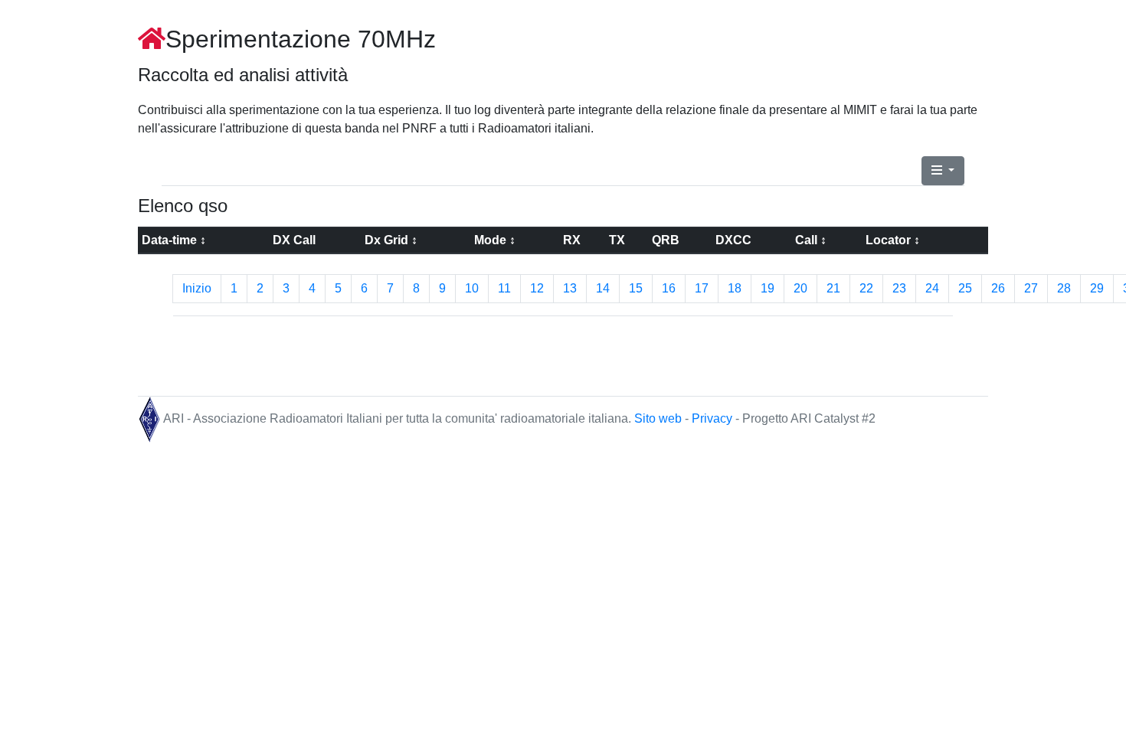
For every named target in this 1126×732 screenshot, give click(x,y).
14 (603, 288)
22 (866, 288)
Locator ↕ (893, 240)
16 (669, 288)
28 (1064, 288)
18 (734, 288)
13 (570, 288)
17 (702, 288)
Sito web (659, 419)
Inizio (196, 288)
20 (800, 288)
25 (965, 288)
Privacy (713, 419)
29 (1097, 288)
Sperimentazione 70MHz (300, 39)
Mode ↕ (495, 240)
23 (899, 288)
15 (636, 288)
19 (767, 288)
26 (998, 288)
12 (537, 288)
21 (833, 288)
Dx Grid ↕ (391, 240)
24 (932, 288)
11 (504, 288)
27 (1031, 288)
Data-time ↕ (174, 240)
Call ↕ (810, 240)
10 (472, 288)
